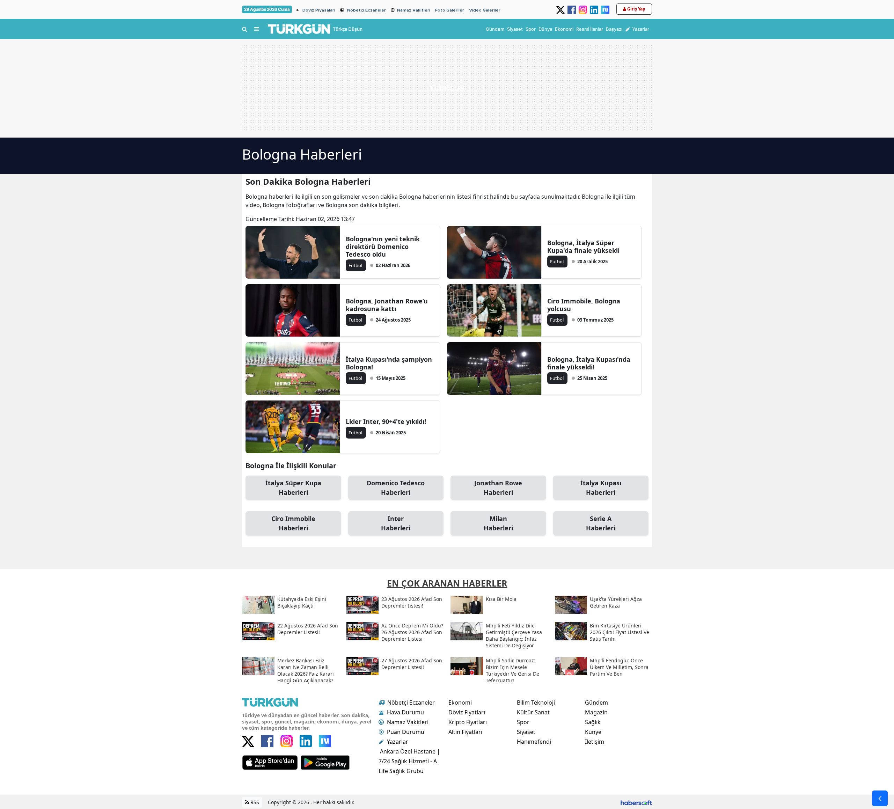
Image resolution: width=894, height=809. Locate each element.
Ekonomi (460, 702)
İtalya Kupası (600, 488)
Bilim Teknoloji (536, 702)
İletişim (594, 741)
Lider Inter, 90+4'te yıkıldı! (386, 421)
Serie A (600, 523)
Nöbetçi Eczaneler (366, 10)
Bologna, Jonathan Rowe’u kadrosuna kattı (387, 304)
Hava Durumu (405, 712)
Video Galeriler (484, 10)
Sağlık (593, 722)
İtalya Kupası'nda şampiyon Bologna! (389, 363)
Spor (523, 722)
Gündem (596, 702)
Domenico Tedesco (396, 488)
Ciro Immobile (293, 523)
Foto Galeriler (449, 10)
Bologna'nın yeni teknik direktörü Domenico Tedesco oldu (383, 246)
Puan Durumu (405, 732)
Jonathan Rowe (498, 488)
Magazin (596, 712)
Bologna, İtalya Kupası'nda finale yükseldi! (588, 363)
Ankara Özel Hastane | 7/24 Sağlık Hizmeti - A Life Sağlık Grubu (409, 761)
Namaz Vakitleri (413, 10)
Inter (395, 523)
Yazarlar (397, 741)
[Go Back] (880, 798)
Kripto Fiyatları (467, 722)
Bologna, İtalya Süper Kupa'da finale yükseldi (583, 246)
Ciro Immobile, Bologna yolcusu (583, 304)
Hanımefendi (534, 741)
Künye (593, 732)
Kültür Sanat (533, 712)
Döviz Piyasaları (318, 10)
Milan (498, 523)
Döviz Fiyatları (466, 712)
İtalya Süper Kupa (293, 488)
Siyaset (526, 732)
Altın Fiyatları (465, 732)
